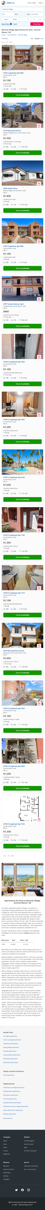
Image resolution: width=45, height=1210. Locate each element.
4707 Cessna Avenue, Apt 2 (13, 304)
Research (6, 1166)
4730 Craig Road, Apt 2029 (13, 73)
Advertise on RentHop (31, 1166)
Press (5, 1144)
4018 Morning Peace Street (13, 651)
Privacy (5, 1151)
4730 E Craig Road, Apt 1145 (14, 535)
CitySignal (6, 1179)
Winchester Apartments (10, 1062)
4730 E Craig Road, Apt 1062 (14, 419)
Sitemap (5, 1176)
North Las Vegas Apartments (12, 1040)
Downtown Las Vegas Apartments (13, 1087)
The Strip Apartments (10, 1099)
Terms (5, 1147)
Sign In (41, 3)
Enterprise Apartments (10, 1059)
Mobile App (6, 1173)
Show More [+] (7, 1118)
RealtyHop (6, 1154)
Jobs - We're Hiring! (30, 1169)
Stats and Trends (8, 1169)
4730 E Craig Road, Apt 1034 (14, 708)
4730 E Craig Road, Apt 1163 (14, 824)
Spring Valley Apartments (11, 1047)
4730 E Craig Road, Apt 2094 (14, 766)
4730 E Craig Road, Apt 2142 (14, 477)
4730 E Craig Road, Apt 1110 (14, 593)
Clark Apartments (8, 1075)
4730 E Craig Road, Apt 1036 (14, 362)
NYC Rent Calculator (30, 1151)
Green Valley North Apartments (13, 1110)
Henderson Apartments (10, 1043)
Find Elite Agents (29, 1141)
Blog (25, 1147)
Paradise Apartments (9, 1051)
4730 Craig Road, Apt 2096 (13, 246)
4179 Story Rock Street (12, 131)
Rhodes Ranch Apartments (11, 1091)
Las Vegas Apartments (10, 1036)
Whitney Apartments (9, 1114)
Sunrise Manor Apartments (11, 1055)
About (5, 1141)
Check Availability (22, 95)
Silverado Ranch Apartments (12, 1103)
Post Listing (32, 3)
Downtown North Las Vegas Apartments (15, 1106)
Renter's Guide (28, 1144)
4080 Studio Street (10, 188)
